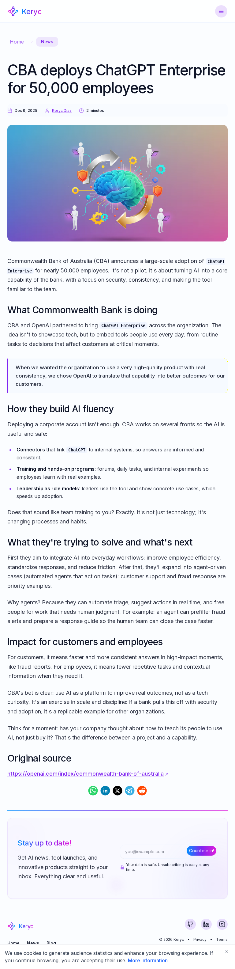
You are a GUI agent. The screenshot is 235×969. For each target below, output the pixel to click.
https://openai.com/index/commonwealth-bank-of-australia (85, 773)
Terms (222, 939)
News (47, 41)
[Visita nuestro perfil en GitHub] (190, 924)
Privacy (200, 939)
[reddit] (142, 791)
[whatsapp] (93, 791)
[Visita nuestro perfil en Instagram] (222, 924)
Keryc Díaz (62, 110)
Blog (51, 943)
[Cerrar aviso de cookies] (226, 951)
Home (17, 42)
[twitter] (117, 791)
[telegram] (130, 791)
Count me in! (201, 850)
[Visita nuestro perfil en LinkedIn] (206, 924)
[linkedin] (105, 791)
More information (148, 960)
